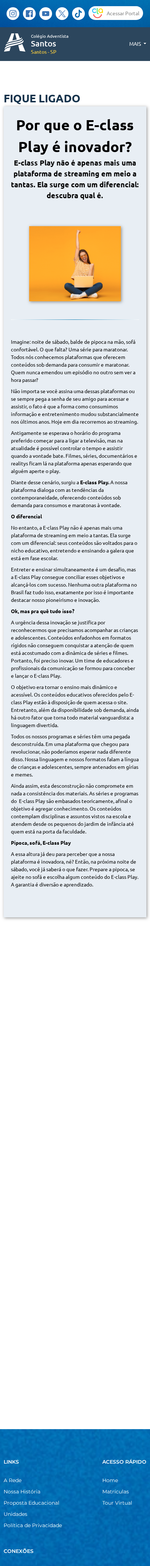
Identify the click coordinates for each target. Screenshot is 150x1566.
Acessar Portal (123, 13)
